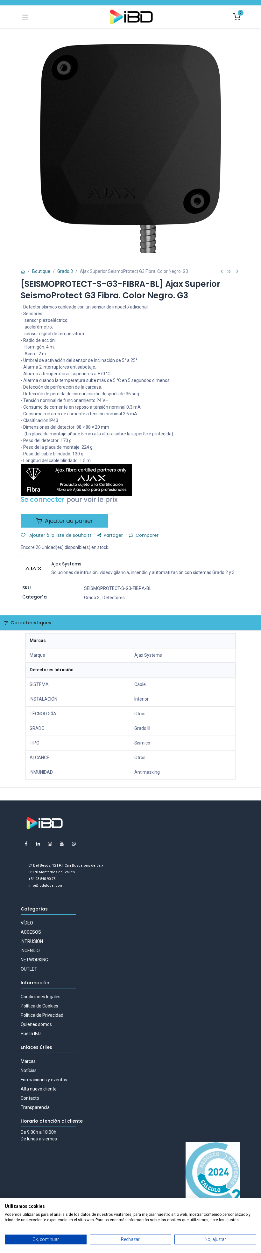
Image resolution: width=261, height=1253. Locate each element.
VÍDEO (27, 922)
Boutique (41, 271)
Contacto (30, 1098)
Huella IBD (31, 1033)
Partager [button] (113, 535)
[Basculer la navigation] (25, 17)
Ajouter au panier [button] (68, 521)
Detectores (113, 597)
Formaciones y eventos (44, 1079)
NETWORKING (34, 959)
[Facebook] (26, 843)
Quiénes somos (36, 1024)
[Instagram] (50, 843)
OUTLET (29, 969)
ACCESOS (31, 932)
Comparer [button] (147, 535)
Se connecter (43, 499)
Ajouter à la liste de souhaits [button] (60, 535)
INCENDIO (30, 950)
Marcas (28, 1061)
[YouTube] (61, 843)
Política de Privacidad (42, 1015)
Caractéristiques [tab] (30, 623)
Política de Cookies (39, 1005)
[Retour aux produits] (229, 271)
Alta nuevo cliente (39, 1088)
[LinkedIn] (38, 843)
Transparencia (35, 1107)
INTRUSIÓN (32, 941)
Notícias (29, 1070)
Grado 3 (65, 271)
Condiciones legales (40, 996)
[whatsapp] (73, 843)
